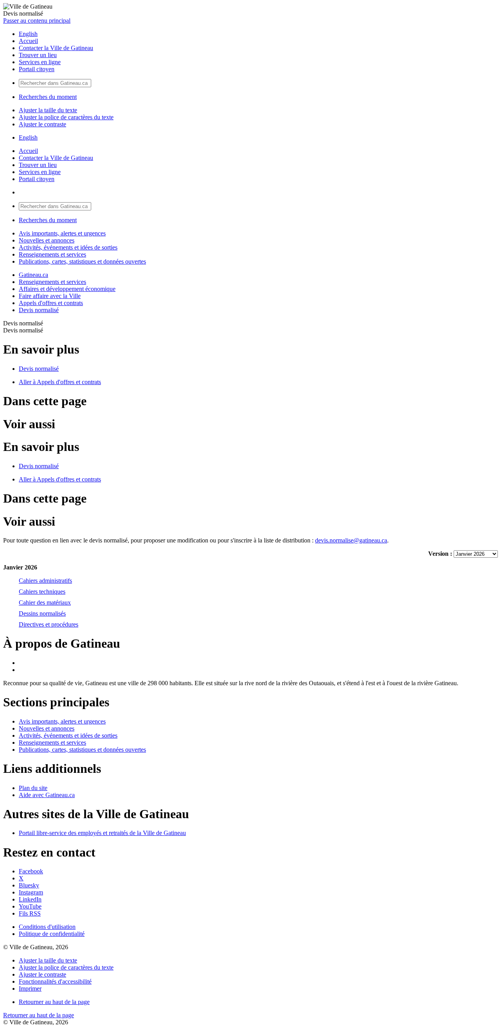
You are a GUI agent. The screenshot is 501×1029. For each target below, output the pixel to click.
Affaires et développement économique (67, 289)
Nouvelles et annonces (46, 240)
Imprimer (30, 988)
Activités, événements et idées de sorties (68, 247)
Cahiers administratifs (45, 580)
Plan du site (33, 788)
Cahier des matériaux (45, 602)
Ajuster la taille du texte (48, 110)
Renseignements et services (52, 254)
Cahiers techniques (42, 591)
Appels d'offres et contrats (51, 303)
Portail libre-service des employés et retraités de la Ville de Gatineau (102, 833)
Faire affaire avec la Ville (50, 296)
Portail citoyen (36, 69)
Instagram (31, 892)
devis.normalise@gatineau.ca (351, 540)
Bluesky (29, 885)
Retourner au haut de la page (54, 1001)
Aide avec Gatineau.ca (47, 795)
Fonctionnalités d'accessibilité (55, 981)
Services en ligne (40, 62)
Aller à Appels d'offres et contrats (60, 382)
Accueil (28, 41)
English (28, 34)
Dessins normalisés (42, 613)
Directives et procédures (48, 624)
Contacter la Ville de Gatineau (56, 48)
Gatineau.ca (33, 274)
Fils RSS (30, 913)
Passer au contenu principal (36, 20)
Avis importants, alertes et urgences (62, 233)
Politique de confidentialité (52, 933)
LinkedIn (30, 899)
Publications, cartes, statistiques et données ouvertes (82, 261)
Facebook (31, 871)
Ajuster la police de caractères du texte (66, 117)
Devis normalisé (39, 310)
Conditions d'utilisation (47, 926)
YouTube (30, 906)
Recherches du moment (48, 96)
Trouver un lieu (38, 55)
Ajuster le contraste (42, 124)
